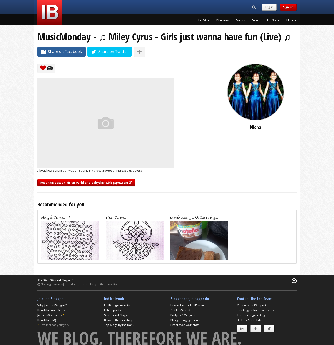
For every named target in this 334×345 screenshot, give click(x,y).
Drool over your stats (184, 325)
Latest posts (112, 310)
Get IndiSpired (180, 310)
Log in (269, 7)
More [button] (290, 20)
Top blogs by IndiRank (119, 325)
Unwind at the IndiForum (187, 305)
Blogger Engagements (185, 320)
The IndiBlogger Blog (251, 315)
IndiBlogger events (117, 305)
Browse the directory (118, 320)
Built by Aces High (249, 320)
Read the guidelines (51, 310)
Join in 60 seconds (49, 315)
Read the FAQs (47, 320)
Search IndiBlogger (117, 315)
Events (240, 20)
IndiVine (203, 20)
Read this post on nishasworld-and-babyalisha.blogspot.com (84, 183)
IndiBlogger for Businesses (255, 310)
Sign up (288, 7)
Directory (222, 20)
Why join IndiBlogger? (52, 305)
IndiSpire (273, 20)
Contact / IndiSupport (251, 305)
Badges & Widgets (182, 315)
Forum (256, 20)
